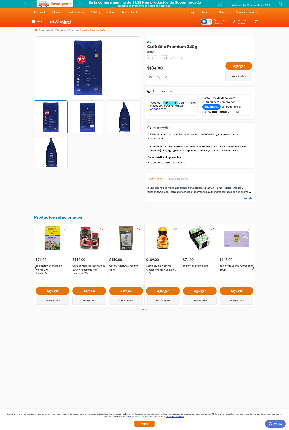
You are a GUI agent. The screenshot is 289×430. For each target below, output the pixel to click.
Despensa (61, 30)
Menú (40, 21)
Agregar (239, 66)
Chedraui (39, 12)
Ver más (248, 198)
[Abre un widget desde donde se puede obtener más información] (275, 424)
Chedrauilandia (129, 12)
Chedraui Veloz (75, 12)
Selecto (56, 12)
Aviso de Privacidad (175, 416)
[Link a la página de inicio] (35, 30)
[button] (35, 268)
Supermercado (46, 30)
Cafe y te (73, 30)
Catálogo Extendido (102, 12)
